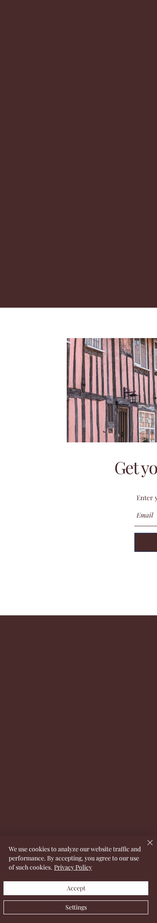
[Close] (144, 847)
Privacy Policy (73, 867)
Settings (76, 907)
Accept (76, 888)
